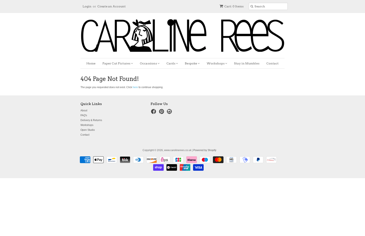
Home (90, 63)
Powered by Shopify (204, 150)
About (83, 110)
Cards (171, 63)
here (135, 87)
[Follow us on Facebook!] (154, 113)
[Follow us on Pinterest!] (162, 113)
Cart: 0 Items (234, 6)
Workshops (216, 63)
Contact (272, 63)
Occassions (149, 63)
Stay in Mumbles (246, 63)
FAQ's (83, 115)
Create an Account (111, 6)
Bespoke (191, 63)
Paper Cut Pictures (116, 63)
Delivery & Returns (91, 120)
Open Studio (87, 129)
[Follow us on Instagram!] (170, 113)
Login (87, 6)
